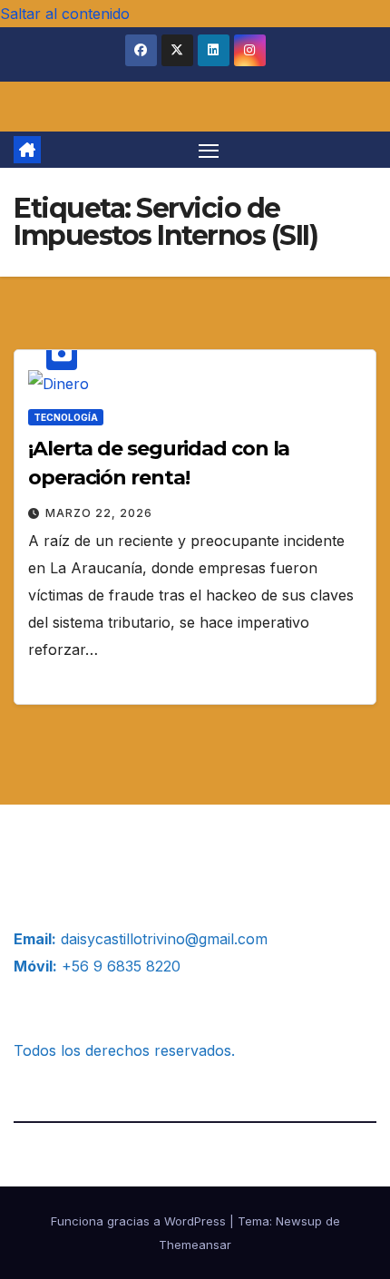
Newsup (299, 1221)
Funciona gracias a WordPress (140, 1221)
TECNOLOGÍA (66, 417)
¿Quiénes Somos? (75, 854)
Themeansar (195, 1244)
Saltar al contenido (65, 14)
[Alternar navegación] (209, 149)
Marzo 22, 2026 (98, 513)
